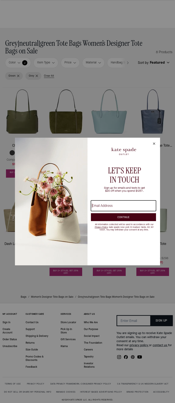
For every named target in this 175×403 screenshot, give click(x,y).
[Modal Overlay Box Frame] (87, 201)
